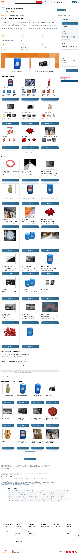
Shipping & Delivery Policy (7, 531)
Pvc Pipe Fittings (39, 500)
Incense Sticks (60, 498)
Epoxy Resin (64, 494)
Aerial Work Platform (47, 494)
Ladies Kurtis (19, 498)
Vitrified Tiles (17, 500)
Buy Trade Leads (44, 528)
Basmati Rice (34, 490)
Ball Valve (37, 498)
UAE (26, 546)
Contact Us (18, 536)
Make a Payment (19, 539)
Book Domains (31, 528)
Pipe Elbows (59, 500)
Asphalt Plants (47, 496)
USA (34, 546)
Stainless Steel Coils (25, 500)
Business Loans (31, 533)
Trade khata (30, 531)
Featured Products (69, 531)
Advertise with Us (31, 526)
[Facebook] (67, 551)
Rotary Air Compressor (42, 492)
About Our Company (19, 526)
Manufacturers (69, 526)
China (7, 546)
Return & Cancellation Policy (8, 529)
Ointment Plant (61, 496)
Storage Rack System (56, 494)
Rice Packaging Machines (62, 492)
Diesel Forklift (39, 494)
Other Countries (41, 546)
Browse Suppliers (57, 528)
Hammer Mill (20, 494)
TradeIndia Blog (18, 529)
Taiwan (10, 546)
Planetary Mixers (12, 498)
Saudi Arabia (30, 546)
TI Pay (29, 529)
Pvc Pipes (32, 500)
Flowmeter (34, 492)
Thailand (14, 546)
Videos (67, 533)
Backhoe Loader (42, 490)
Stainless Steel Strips (29, 496)
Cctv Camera (31, 498)
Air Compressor (53, 498)
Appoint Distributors (31, 536)
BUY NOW (10, 180)
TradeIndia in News (19, 531)
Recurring (73, 60)
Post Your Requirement (58, 526)
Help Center (5, 526)
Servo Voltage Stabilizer (26, 490)
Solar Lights (66, 498)
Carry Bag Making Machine (52, 490)
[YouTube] (76, 551)
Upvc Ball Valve (52, 500)
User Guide (5, 528)
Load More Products (30, 452)
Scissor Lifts (11, 492)
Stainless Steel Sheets (20, 496)
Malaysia (18, 546)
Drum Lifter (60, 490)
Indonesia (22, 546)
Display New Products (45, 526)
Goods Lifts (11, 500)
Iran (37, 546)
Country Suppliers (69, 529)
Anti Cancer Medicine (44, 498)
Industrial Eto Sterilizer (52, 492)
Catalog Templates (31, 535)
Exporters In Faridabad (66, 39)
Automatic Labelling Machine (29, 494)
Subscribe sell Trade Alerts (59, 529)
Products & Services (13, 15)
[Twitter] (73, 551)
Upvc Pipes (45, 500)
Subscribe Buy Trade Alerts (46, 529)
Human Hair (11, 490)
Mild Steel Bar (11, 496)
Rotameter (28, 492)
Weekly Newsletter (19, 541)
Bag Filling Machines (39, 496)
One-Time (66, 60)
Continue (72, 70)
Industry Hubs (69, 528)
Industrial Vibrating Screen (20, 492)
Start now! (70, 80)
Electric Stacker (67, 490)
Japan (4, 546)
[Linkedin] (70, 551)
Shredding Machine (12, 494)
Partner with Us (18, 537)
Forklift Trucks (17, 490)
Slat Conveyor (54, 496)
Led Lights (25, 498)
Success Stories (18, 528)
